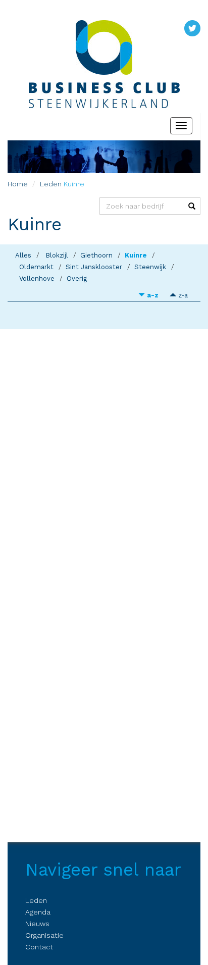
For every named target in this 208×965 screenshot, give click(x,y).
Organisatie (44, 935)
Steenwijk (150, 267)
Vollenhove (37, 278)
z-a (182, 295)
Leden (51, 184)
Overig (77, 278)
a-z (152, 295)
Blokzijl (56, 255)
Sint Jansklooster (94, 267)
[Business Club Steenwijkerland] (104, 47)
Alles (23, 255)
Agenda (37, 912)
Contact (39, 947)
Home (18, 184)
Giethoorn (96, 255)
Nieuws (37, 924)
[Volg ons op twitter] (192, 28)
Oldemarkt (36, 267)
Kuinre (136, 255)
